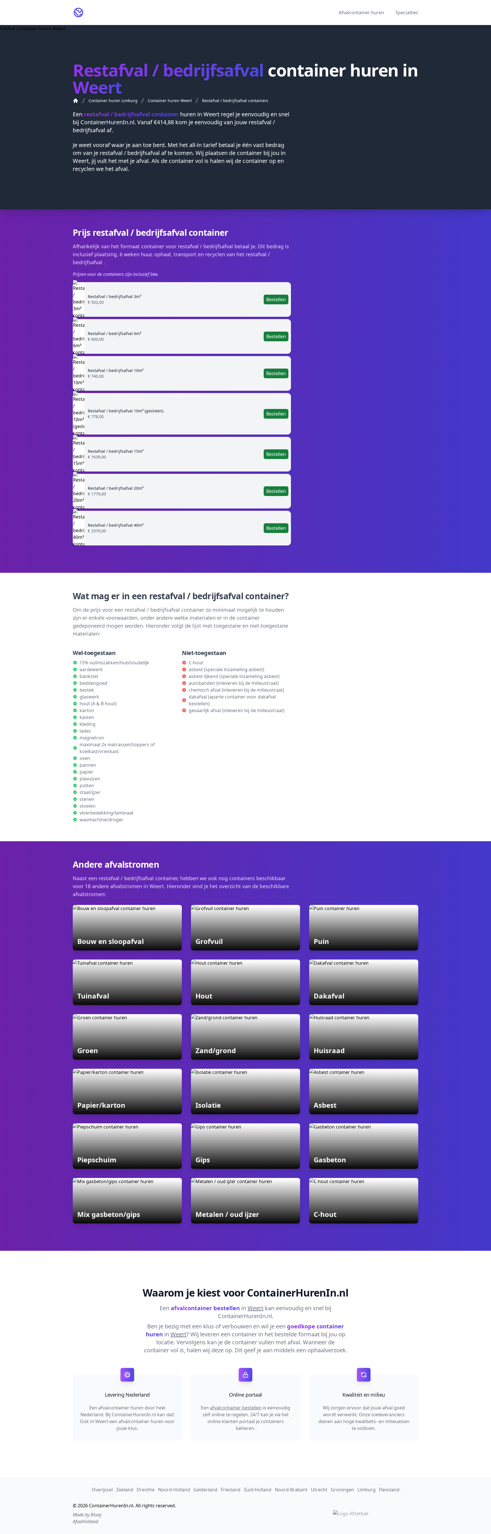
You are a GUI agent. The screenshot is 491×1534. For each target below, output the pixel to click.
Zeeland (124, 1490)
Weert (211, 114)
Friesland (230, 1490)
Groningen (342, 1490)
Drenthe (146, 1490)
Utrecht (319, 1490)
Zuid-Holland (257, 1490)
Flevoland (389, 1490)
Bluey (96, 1515)
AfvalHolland (85, 1521)
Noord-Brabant (291, 1490)
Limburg (366, 1490)
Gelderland (205, 1490)
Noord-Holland (174, 1490)
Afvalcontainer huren (361, 12)
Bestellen (276, 299)
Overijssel (102, 1490)
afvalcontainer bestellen (236, 1408)
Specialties (407, 12)
